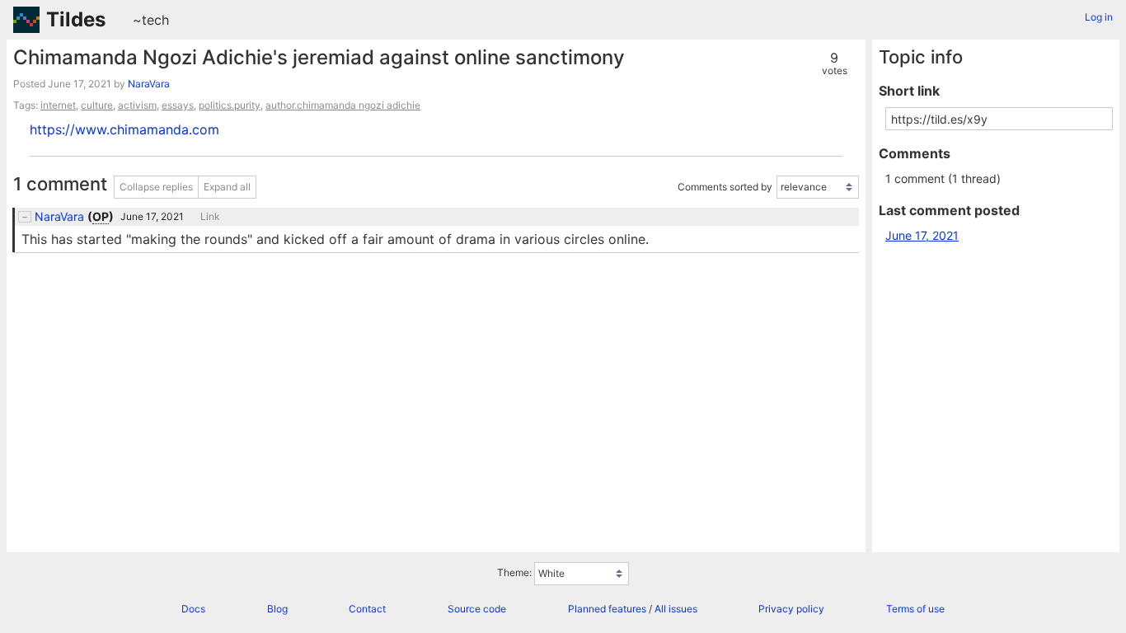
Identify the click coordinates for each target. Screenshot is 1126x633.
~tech (151, 20)
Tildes (76, 19)
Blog (277, 609)
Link (210, 217)
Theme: (514, 572)
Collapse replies (156, 187)
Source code (477, 609)
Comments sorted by (725, 187)
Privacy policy (791, 609)
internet (58, 105)
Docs (193, 609)
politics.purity (229, 105)
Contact (367, 609)
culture (97, 105)
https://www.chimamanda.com (124, 129)
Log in (1099, 17)
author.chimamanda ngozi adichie (342, 105)
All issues (675, 609)
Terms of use (915, 609)
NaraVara (149, 83)
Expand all (227, 187)
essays (178, 105)
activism (137, 105)
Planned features (607, 609)
